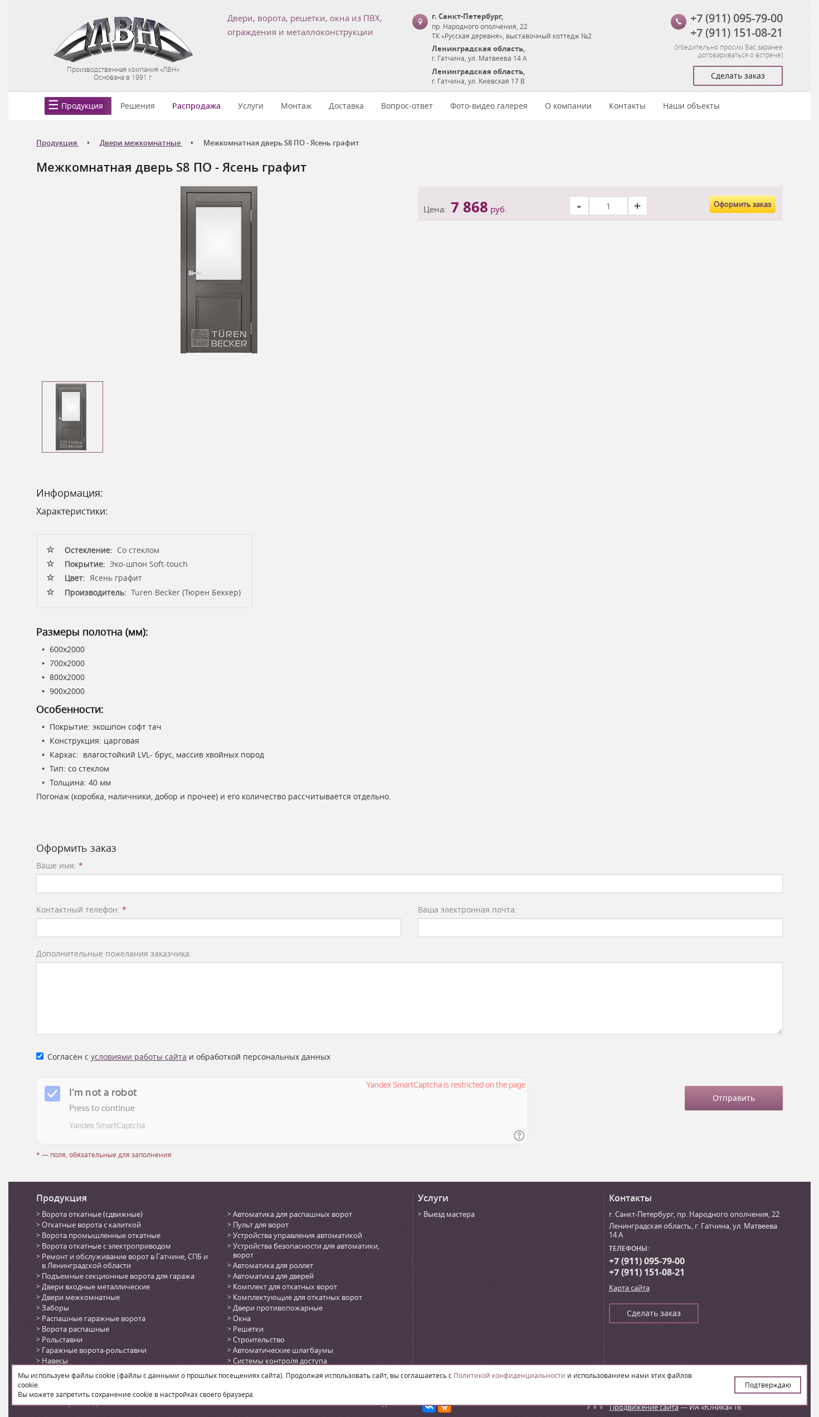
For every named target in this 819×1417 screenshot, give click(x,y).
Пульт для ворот (261, 1225)
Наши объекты (691, 105)
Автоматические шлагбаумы (283, 1350)
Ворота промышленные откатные (101, 1235)
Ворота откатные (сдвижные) (92, 1214)
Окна (242, 1318)
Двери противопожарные (278, 1308)
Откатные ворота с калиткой (91, 1225)
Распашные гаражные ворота (93, 1318)
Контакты (627, 105)
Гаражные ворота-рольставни (94, 1350)
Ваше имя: (59, 865)
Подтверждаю (768, 1384)
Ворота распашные (75, 1329)
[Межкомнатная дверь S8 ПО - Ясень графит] (219, 269)
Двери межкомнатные (81, 1297)
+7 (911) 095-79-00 (736, 18)
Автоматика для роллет (273, 1265)
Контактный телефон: (81, 909)
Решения (137, 105)
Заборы (55, 1308)
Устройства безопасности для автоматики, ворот (306, 1250)
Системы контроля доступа (280, 1361)
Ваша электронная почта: (467, 909)
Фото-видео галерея (489, 105)
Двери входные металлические (96, 1287)
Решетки (248, 1329)
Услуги (251, 105)
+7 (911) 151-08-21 (736, 32)
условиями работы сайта (139, 1056)
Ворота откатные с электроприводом (106, 1246)
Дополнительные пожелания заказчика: (114, 953)
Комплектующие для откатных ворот (297, 1297)
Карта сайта (629, 1288)
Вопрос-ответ (407, 105)
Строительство (259, 1339)
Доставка (346, 105)
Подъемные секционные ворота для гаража (118, 1276)
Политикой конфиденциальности (510, 1375)
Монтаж (296, 105)
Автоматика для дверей (273, 1276)
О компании (568, 105)
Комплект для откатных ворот (285, 1287)
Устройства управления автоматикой (297, 1235)
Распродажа (196, 105)
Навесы (55, 1361)
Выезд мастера (449, 1214)
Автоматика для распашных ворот (292, 1214)
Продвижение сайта (644, 1407)
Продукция (82, 105)
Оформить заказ (742, 204)
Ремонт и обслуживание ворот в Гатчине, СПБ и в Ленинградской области (125, 1260)
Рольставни (62, 1339)
